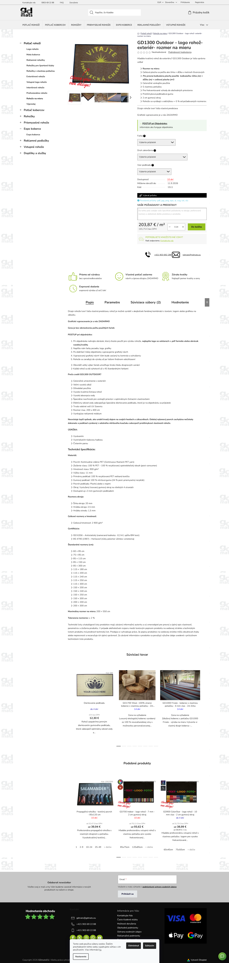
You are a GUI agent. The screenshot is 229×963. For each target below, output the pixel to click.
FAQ (62, 2)
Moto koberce (33, 54)
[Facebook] (73, 938)
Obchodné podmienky (127, 927)
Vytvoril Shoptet (199, 959)
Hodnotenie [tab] (180, 302)
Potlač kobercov (34, 110)
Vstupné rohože (34, 147)
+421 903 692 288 (163, 254)
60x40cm (168, 849)
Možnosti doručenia (126, 923)
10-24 (89, 847)
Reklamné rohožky (35, 60)
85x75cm (124, 847)
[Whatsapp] (93, 938)
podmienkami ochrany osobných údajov (160, 887)
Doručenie (74, 2)
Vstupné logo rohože (36, 82)
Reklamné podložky (36, 140)
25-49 (98, 847)
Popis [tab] (90, 302)
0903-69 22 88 (47, 2)
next (204, 707)
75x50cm (180, 849)
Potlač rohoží (32, 43)
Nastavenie (80, 956)
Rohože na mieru (34, 98)
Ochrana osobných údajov (129, 931)
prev (70, 707)
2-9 (81, 847)
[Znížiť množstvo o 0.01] (170, 227)
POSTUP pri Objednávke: (154, 123)
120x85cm (137, 847)
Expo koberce (32, 129)
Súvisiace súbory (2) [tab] (146, 302)
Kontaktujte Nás (125, 915)
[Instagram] (86, 938)
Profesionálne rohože (36, 93)
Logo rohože (32, 49)
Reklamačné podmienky (128, 935)
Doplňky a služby (35, 153)
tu (100, 949)
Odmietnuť (133, 945)
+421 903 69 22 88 (86, 924)
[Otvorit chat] (222, 956)
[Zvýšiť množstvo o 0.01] (183, 227)
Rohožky (29, 116)
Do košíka (196, 226)
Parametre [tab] (112, 302)
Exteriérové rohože (35, 76)
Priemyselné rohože (36, 122)
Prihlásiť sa (128, 893)
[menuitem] (31, 25)
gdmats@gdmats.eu (192, 254)
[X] (79, 938)
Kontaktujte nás (29, 2)
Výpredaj (30, 104)
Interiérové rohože (35, 87)
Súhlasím (149, 945)
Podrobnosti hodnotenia (179, 52)
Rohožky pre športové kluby (40, 65)
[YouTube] (100, 938)
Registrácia (199, 2)
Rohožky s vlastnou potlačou (40, 71)
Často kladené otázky (127, 919)
